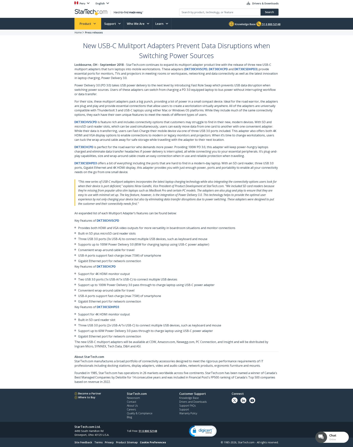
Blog (129, 417)
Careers (131, 409)
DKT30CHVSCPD (196, 69)
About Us (132, 405)
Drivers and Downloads (193, 401)
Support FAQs (187, 405)
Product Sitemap (127, 442)
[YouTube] (252, 400)
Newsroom (133, 398)
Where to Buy (86, 397)
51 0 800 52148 (148, 431)
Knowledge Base (245, 24)
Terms (98, 442)
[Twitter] (235, 400)
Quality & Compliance (139, 413)
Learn (159, 24)
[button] (203, 431)
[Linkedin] (243, 400)
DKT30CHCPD (218, 69)
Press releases (94, 32)
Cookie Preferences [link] (153, 442)
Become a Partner (89, 393)
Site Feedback (83, 442)
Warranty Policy (188, 413)
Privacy (109, 442)
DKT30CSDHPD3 (245, 69)
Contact (131, 401)
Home (78, 32)
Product (86, 24)
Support (110, 24)
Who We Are (136, 24)
